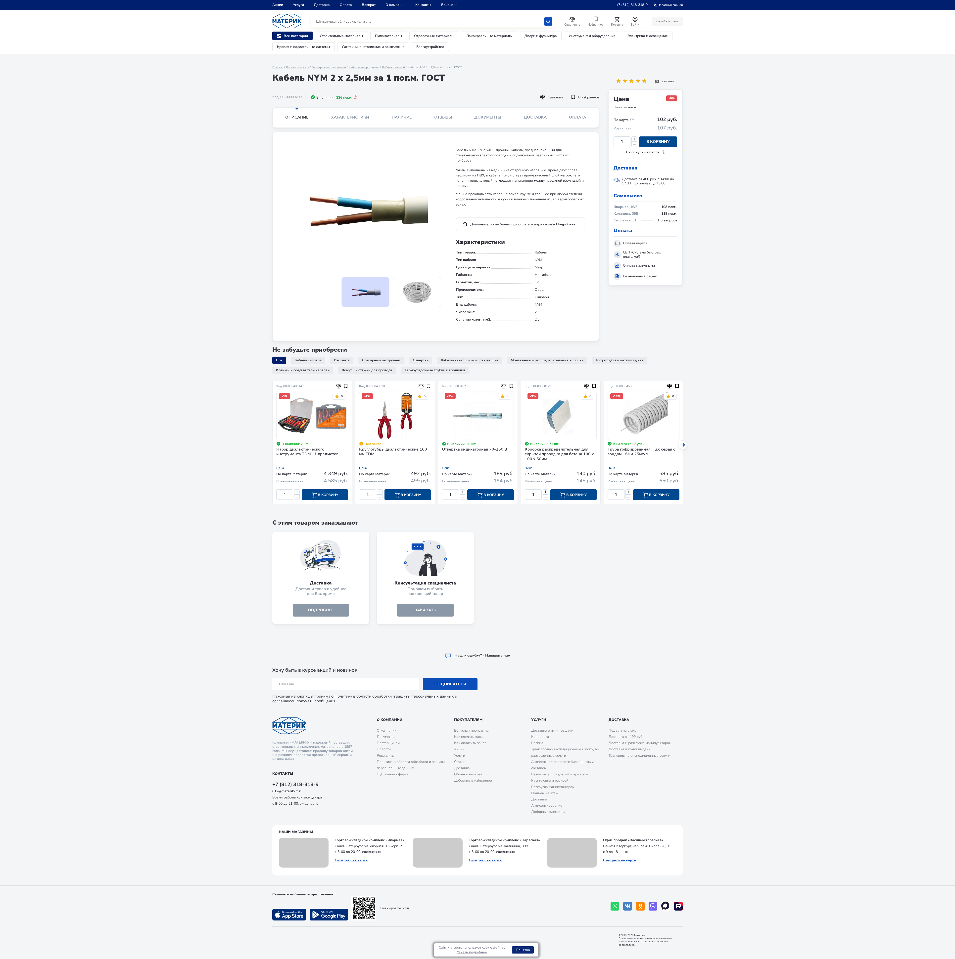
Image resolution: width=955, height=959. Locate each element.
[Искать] (548, 21)
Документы (487, 117)
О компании (395, 4)
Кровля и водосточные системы (303, 46)
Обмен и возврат (468, 774)
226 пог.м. (344, 97)
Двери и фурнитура (541, 36)
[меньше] (634, 144)
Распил (537, 743)
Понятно (523, 950)
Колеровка (540, 736)
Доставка (322, 4)
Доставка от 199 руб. (626, 736)
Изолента (342, 360)
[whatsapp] (615, 906)
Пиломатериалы (388, 36)
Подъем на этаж (544, 793)
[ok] (640, 906)
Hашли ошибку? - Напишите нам (482, 655)
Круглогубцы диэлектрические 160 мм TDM (393, 452)
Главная (277, 67)
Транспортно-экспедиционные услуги (639, 755)
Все (279, 360)
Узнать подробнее (472, 952)
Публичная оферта (392, 774)
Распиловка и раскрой (549, 780)
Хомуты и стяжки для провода (367, 370)
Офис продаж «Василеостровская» (633, 840)
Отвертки (421, 360)
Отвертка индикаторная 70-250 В (474, 449)
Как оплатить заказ (470, 743)
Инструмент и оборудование (592, 36)
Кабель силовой (393, 67)
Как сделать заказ (469, 736)
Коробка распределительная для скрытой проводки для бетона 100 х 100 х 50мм (559, 454)
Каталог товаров (297, 67)
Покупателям (468, 719)
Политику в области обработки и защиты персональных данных (394, 696)
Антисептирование (546, 805)
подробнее (321, 610)
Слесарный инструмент (381, 360)
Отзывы (443, 117)
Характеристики (350, 117)
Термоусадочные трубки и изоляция (435, 370)
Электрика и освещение (647, 36)
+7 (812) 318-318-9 (632, 4)
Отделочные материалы (434, 36)
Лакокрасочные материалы (489, 36)
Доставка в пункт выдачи (552, 730)
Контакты (423, 4)
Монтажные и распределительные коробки (547, 360)
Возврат (369, 4)
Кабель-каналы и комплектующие (469, 360)
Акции (277, 4)
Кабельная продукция (364, 67)
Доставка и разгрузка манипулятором (640, 743)
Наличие (402, 117)
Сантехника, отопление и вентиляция (373, 46)
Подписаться (450, 684)
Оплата (346, 4)
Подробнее (565, 224)
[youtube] (678, 906)
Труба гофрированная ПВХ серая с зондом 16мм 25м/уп (641, 452)
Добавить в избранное (473, 780)
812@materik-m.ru (287, 791)
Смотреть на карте (351, 860)
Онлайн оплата (667, 21)
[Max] (665, 906)
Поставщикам (388, 743)
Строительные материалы (341, 36)
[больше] (634, 139)
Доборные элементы (548, 811)
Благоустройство (430, 46)
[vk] (627, 906)
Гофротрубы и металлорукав (619, 360)
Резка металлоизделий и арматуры (560, 774)
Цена (280, 468)
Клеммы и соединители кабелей (303, 370)
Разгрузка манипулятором (552, 787)
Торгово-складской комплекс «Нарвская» (504, 840)
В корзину (658, 141)
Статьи (459, 761)
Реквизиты (385, 755)
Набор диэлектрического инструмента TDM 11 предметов (307, 452)
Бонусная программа (471, 730)
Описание (297, 117)
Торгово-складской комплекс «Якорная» (369, 840)
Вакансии (449, 4)
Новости (384, 749)
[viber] (653, 906)
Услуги (298, 4)
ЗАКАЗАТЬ (425, 610)
